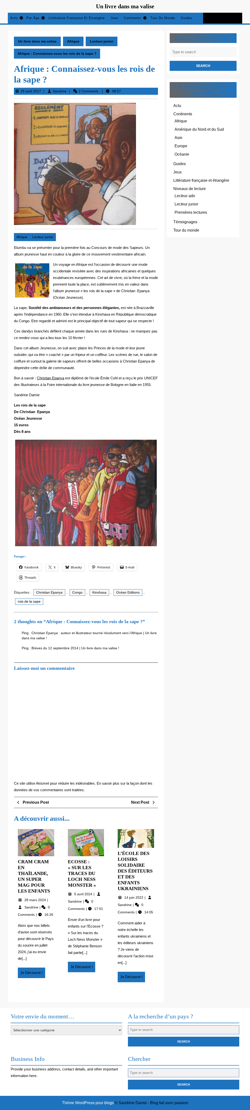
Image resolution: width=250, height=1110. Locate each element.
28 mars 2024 (35, 900)
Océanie (182, 154)
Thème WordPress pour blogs (88, 1103)
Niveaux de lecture (189, 189)
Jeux (114, 18)
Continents (132, 18)
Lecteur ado (185, 196)
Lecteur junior (101, 41)
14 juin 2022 (134, 897)
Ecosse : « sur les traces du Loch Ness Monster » (82, 873)
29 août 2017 (31, 91)
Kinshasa (99, 592)
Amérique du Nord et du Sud (199, 129)
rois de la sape (29, 601)
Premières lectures (191, 212)
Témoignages (185, 222)
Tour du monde (162, 18)
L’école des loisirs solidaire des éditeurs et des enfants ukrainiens (135, 871)
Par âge (33, 18)
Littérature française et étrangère (77, 18)
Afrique (73, 41)
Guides (186, 18)
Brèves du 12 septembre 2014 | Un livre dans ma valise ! (75, 648)
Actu (14, 18)
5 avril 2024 (83, 894)
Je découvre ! (32, 974)
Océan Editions (128, 592)
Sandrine (60, 91)
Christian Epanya (50, 378)
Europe (181, 146)
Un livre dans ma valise (125, 6)
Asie (178, 138)
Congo (77, 592)
